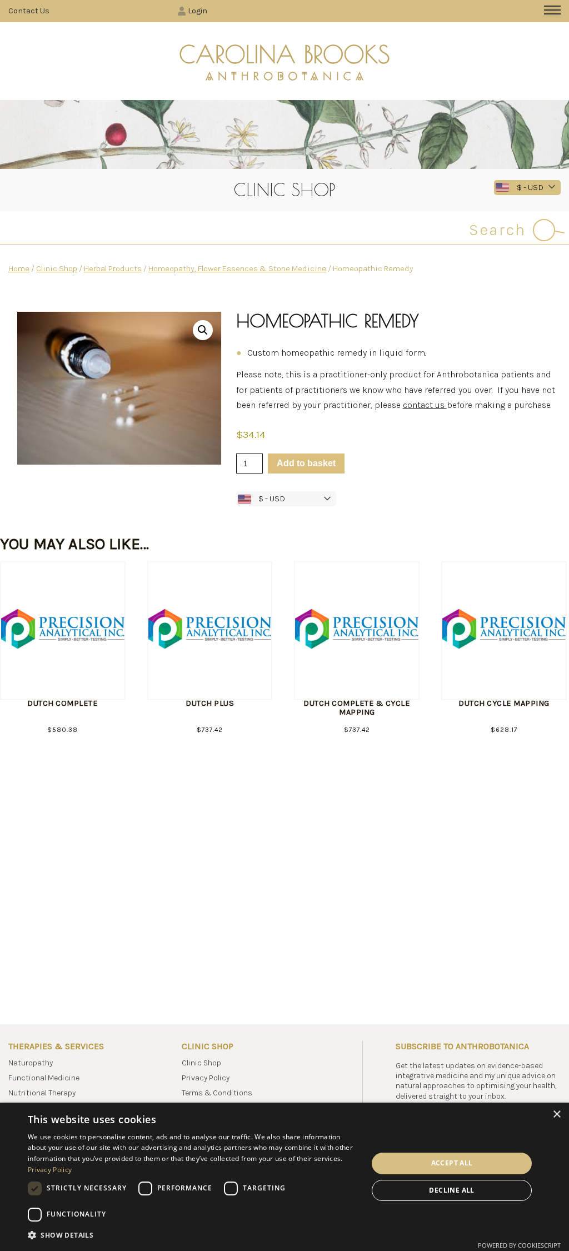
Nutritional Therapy (42, 1093)
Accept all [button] (452, 1163)
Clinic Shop (56, 268)
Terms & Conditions (217, 1093)
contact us (425, 405)
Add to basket (306, 463)
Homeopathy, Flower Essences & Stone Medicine (237, 268)
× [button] (556, 1114)
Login (197, 11)
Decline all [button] (451, 1190)
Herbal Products (113, 268)
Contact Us (28, 11)
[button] (203, 330)
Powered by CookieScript (519, 1245)
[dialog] (284, 1177)
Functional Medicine (43, 1078)
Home (18, 268)
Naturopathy (30, 1063)
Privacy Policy (205, 1078)
